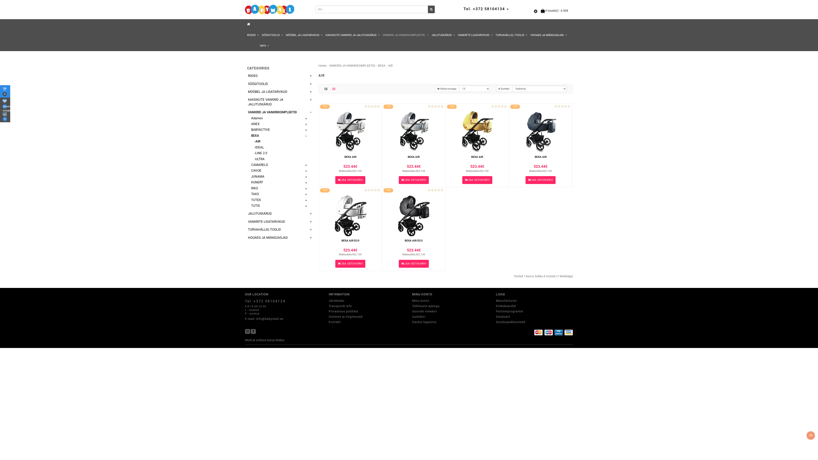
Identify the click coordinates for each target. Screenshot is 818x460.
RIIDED (251, 35)
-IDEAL (259, 147)
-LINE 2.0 (260, 153)
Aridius (279, 340)
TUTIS (255, 206)
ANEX (255, 124)
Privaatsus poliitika (343, 311)
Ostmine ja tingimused (346, 316)
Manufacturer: (507, 300)
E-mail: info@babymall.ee (264, 319)
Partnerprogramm (509, 311)
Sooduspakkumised (510, 322)
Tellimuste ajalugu (426, 306)
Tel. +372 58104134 (265, 301)
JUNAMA (257, 176)
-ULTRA (259, 159)
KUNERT (257, 182)
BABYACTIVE (260, 130)
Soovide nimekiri (424, 311)
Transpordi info (340, 306)
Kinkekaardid (506, 306)
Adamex (257, 118)
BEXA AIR (350, 156)
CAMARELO (259, 165)
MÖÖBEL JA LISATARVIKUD (303, 35)
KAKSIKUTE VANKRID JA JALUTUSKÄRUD (351, 35)
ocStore (261, 340)
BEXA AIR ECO (350, 240)
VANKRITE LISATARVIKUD (474, 35)
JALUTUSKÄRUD (442, 35)
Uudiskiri (418, 316)
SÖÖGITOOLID (271, 35)
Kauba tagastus (424, 322)
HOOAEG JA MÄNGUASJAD (547, 35)
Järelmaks (336, 300)
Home (322, 65)
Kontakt (335, 322)
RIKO (254, 188)
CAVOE (256, 170)
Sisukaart (503, 316)
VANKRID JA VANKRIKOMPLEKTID (404, 35)
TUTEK (256, 200)
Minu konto (420, 300)
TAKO (255, 194)
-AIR (257, 141)
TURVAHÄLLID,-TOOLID (509, 35)
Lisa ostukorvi (351, 179)
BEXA (255, 136)
